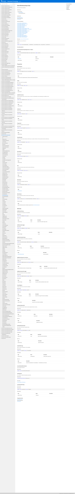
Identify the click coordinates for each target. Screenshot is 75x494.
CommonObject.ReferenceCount (22, 35)
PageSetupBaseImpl (5, 255)
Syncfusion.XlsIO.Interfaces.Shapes (6, 337)
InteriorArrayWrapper (5, 225)
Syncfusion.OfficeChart (5, 39)
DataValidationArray (5, 174)
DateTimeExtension (4, 178)
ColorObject (3, 158)
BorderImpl (3, 144)
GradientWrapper (4, 209)
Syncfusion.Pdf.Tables (4, 59)
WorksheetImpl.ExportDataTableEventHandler (6, 324)
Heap (3, 213)
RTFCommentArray (4, 277)
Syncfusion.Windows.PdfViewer (6, 132)
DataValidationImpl (4, 175)
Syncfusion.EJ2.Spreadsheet (5, 29)
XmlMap (3, 326)
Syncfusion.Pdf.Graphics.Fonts (6, 48)
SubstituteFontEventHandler (6, 300)
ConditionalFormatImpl (5, 166)
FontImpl (3, 200)
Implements (68, 9)
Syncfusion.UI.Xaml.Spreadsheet (6, 81)
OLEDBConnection (4, 247)
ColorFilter (3, 157)
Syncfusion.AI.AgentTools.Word (6, 13)
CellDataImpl (4, 148)
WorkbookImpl (20, 190)
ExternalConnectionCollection (6, 192)
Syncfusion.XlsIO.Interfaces (5, 335)
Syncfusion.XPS (4, 338)
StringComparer (4, 295)
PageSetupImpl (4, 259)
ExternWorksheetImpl (5, 196)
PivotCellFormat (4, 261)
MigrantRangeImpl (4, 238)
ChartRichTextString (5, 153)
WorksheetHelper (4, 320)
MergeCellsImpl (4, 235)
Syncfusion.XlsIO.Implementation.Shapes (7, 330)
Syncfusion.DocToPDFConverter (6, 21)
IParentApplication (20, 17)
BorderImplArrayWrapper (5, 145)
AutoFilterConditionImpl (5, 140)
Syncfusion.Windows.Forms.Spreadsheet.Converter (7, 115)
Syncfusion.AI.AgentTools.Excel (6, 8)
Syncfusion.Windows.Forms (5, 95)
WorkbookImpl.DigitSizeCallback (6, 311)
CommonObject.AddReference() (21, 23)
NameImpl (3, 242)
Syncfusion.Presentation (5, 69)
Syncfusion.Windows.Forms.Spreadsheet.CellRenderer (7, 110)
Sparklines (3, 290)
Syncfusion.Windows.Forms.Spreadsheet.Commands (7, 113)
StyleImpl (3, 298)
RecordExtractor (4, 274)
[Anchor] (16, 47)
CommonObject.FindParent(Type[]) (22, 31)
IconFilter (3, 221)
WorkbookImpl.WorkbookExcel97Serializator (8, 313)
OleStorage (3, 251)
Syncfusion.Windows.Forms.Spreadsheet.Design (8, 117)
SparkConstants (4, 286)
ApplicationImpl (4, 139)
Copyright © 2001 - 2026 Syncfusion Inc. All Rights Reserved (66, 493)
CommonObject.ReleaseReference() (22, 36)
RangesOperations (4, 273)
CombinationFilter (4, 162)
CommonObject (20, 12)
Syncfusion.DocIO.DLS (4, 20)
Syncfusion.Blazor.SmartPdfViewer (6, 17)
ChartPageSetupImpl (5, 152)
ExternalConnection (4, 191)
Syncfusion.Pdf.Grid (4, 50)
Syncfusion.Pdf (4, 42)
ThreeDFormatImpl (4, 303)
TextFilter (3, 302)
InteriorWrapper (4, 226)
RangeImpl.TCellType (5, 270)
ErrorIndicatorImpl (4, 183)
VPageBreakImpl (4, 308)
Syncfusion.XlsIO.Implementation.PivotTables (7, 329)
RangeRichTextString (5, 272)
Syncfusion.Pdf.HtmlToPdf (5, 51)
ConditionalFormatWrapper (6, 167)
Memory (3, 234)
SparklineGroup (4, 287)
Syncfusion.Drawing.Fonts (5, 24)
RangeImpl (3, 268)
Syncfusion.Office (4, 37)
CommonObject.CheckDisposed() (22, 25)
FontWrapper (4, 201)
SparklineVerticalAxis (5, 291)
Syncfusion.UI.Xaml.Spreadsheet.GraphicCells (7, 86)
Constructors (68, 5)
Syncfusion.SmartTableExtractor (6, 74)
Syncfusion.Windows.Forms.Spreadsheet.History (8, 126)
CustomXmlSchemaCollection (6, 171)
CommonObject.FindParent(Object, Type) (23, 28)
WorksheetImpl (4, 321)
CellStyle (3, 149)
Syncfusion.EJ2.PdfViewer (5, 26)
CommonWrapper (4, 165)
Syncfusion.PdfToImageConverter (6, 63)
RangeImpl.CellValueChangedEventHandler (7, 269)
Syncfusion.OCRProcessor (5, 35)
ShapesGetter (4, 283)
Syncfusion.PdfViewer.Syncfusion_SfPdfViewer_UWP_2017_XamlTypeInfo (8, 65)
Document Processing (13, 1)
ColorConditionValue (5, 154)
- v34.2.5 (19, 1)
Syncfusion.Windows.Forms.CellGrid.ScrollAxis (7, 101)
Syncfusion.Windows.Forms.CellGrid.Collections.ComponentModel (8, 99)
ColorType (3, 161)
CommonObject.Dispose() (20, 26)
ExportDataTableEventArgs (5, 187)
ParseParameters (4, 260)
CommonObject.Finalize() (20, 27)
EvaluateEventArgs (4, 184)
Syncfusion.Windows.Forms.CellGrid (6, 96)
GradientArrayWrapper (5, 208)
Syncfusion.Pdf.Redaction (5, 56)
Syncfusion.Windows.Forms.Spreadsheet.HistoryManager (7, 128)
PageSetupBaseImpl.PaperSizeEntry (7, 256)
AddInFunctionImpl (4, 136)
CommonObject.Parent (20, 34)
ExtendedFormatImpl (5, 188)
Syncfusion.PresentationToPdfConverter (7, 70)
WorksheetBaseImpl (5, 317)
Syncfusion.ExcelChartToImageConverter (7, 30)
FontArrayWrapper (4, 199)
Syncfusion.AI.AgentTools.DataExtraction (7, 7)
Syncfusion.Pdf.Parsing (5, 55)
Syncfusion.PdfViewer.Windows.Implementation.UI (8, 68)
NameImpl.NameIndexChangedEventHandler (8, 243)
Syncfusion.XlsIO (4, 133)
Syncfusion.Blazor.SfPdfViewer (5, 16)
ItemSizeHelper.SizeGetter (5, 230)
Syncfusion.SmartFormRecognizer (6, 73)
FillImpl (3, 197)
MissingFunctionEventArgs (5, 239)
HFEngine (3, 214)
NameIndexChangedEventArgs (6, 244)
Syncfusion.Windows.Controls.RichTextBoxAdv (8, 94)
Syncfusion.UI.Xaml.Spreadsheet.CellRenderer (7, 82)
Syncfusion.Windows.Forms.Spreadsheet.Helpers (7, 124)
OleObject (3, 248)
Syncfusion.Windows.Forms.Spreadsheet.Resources (7, 131)
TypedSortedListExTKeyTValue (6, 304)
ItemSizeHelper (4, 229)
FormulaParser (4, 204)
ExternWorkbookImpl (5, 195)
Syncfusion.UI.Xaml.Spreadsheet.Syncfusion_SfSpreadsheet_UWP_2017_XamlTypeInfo (8, 92)
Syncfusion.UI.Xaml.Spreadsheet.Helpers (7, 87)
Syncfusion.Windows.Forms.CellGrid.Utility (7, 103)
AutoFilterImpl (4, 141)
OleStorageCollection (5, 252)
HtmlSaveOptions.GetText (5, 218)
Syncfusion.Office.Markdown (5, 38)
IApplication (19, 58)
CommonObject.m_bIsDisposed (21, 33)
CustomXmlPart (4, 170)
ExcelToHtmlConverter (5, 186)
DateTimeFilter (4, 179)
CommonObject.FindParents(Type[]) (22, 32)
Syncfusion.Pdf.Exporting (5, 46)
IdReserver (3, 222)
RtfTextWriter (4, 281)
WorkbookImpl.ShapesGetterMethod (7, 312)
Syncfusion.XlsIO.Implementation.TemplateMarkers (6, 334)
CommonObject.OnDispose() (21, 382)
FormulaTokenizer (4, 205)
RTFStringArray (4, 278)
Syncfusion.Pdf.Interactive (5, 52)
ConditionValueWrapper (5, 169)
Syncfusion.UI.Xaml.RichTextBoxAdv (6, 77)
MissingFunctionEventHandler (6, 240)
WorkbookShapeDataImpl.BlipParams (7, 316)
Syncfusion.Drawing (4, 22)
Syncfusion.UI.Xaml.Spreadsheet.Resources (7, 90)
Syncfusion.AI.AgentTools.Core (6, 5)
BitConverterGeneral (5, 143)
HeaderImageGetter (5, 212)
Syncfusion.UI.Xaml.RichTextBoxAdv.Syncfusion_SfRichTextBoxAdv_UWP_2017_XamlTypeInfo (9, 79)
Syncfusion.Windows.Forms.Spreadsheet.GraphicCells (7, 122)
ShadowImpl (4, 282)
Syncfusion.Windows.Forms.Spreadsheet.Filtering (7, 119)
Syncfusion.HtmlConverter (5, 33)
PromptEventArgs (4, 264)
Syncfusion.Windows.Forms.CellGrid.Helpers (7, 100)
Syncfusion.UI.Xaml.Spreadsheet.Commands (7, 83)
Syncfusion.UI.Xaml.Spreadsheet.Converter (7, 85)
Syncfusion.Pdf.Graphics (5, 47)
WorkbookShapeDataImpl (5, 315)
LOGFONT (3, 231)
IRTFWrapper (4, 227)
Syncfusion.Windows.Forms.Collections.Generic (8, 105)
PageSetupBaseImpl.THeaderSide (6, 257)
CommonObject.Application (21, 24)
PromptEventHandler (5, 265)
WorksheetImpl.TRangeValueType (6, 325)
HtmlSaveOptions (4, 217)
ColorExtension (4, 156)
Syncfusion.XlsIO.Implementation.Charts (7, 328)
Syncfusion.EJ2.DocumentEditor (6, 25)
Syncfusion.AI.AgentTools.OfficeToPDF (7, 9)
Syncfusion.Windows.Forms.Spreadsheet (7, 108)
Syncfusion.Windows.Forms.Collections (7, 104)
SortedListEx (4, 285)
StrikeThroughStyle (4, 294)
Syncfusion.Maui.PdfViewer (5, 34)
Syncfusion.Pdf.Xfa (4, 60)
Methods (67, 8)
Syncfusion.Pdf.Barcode (5, 43)
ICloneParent (19, 19)
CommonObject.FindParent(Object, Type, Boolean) (24, 29)
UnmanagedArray (4, 307)
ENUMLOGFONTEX (4, 182)
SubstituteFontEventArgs (5, 299)
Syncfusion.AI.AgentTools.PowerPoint (6, 12)
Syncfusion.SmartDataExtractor (6, 72)
